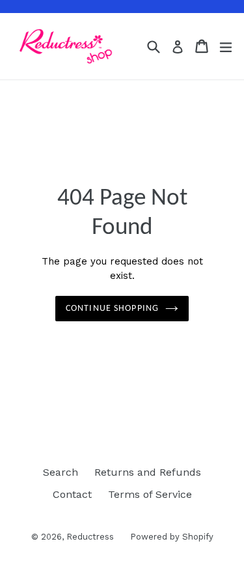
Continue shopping (112, 308)
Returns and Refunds (147, 472)
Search (60, 472)
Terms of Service (150, 494)
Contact (72, 494)
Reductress (90, 537)
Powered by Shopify (171, 537)
